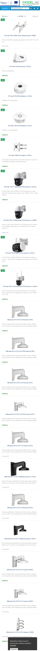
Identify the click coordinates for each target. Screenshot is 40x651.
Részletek (13, 645)
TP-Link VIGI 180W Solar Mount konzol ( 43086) (20, 35)
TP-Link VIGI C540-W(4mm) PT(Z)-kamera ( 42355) (20, 286)
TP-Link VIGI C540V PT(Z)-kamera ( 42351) (20, 253)
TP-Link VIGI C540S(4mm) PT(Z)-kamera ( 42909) (20, 220)
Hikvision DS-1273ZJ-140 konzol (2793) (20, 507)
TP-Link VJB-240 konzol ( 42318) (20, 66)
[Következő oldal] (25, 16)
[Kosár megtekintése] (34, 8)
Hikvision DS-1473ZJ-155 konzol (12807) (20, 601)
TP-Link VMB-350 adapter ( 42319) (20, 155)
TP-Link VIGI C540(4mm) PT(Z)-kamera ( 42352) (20, 187)
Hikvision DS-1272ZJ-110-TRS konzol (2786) (20, 351)
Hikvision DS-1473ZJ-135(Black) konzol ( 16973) (20, 538)
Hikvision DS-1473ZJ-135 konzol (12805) (20, 569)
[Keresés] (31, 8)
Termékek (5, 8)
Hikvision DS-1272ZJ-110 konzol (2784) (20, 319)
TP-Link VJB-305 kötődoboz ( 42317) (20, 125)
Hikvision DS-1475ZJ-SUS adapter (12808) (20, 632)
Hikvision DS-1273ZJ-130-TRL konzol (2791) (20, 414)
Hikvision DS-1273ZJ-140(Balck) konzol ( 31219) (20, 476)
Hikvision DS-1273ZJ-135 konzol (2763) (20, 445)
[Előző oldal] (15, 16)
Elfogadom (14, 649)
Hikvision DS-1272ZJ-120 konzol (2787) (20, 382)
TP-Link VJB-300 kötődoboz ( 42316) (20, 96)
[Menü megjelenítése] (37, 8)
